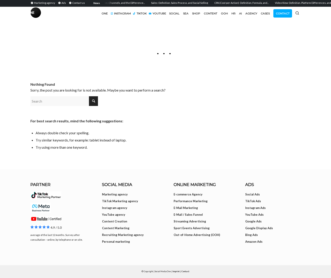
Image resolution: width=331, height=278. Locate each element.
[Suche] (297, 13)
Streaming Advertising (190, 221)
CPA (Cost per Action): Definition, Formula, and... (239, 2)
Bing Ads (251, 235)
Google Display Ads (259, 228)
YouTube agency (113, 214)
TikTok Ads (253, 201)
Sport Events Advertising (192, 228)
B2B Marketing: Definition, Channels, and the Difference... (108, 2)
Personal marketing (116, 241)
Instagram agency (114, 208)
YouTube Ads (254, 214)
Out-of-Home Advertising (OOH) (197, 235)
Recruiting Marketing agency (123, 235)
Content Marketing (115, 228)
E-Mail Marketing (186, 208)
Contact (185, 271)
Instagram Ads (255, 208)
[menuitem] (43, 2)
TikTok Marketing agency (120, 201)
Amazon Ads (254, 241)
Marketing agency (115, 194)
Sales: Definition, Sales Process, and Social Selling (177, 2)
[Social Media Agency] (98, 13)
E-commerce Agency (188, 194)
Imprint (176, 271)
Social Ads (252, 194)
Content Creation (114, 221)
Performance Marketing (191, 201)
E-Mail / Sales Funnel (188, 214)
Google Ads (253, 221)
